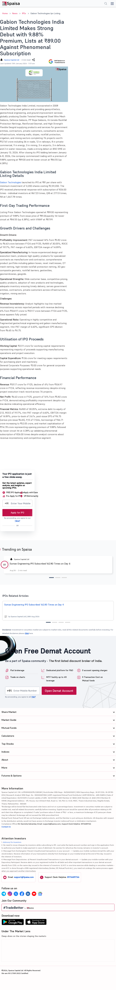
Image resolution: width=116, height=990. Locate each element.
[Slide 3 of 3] (64, 577)
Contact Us (6, 827)
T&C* (33, 697)
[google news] (40, 893)
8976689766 (73, 877)
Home (5, 13)
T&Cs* (17, 521)
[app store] (36, 923)
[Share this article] (33, 59)
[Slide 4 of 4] (67, 622)
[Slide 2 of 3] (57, 577)
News (15, 13)
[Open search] (105, 4)
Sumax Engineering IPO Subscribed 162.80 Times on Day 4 (40, 563)
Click (27, 633)
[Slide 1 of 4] (48, 622)
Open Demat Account (59, 691)
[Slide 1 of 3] (51, 577)
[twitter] (16, 893)
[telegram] (4, 893)
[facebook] (22, 893)
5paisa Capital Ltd (11, 60)
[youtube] (34, 893)
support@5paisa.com (24, 877)
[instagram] (10, 893)
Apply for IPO (17, 512)
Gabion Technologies (10, 182)
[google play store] (13, 923)
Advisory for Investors (12, 842)
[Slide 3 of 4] (61, 622)
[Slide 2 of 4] (54, 622)
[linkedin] (28, 893)
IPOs (24, 13)
